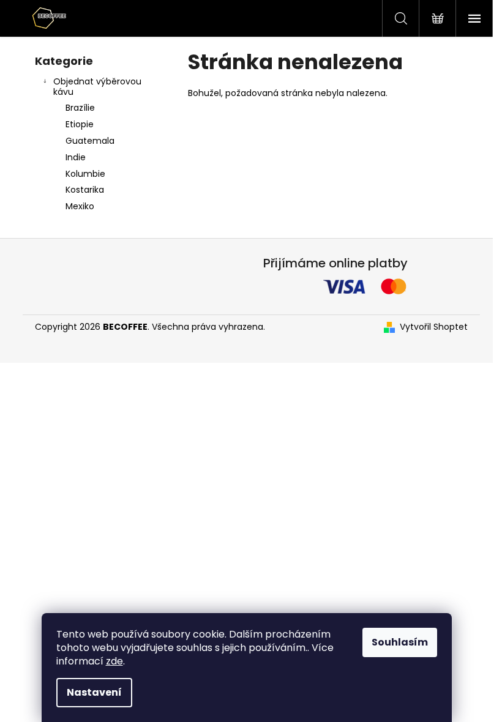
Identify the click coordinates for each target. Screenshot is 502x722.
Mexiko (80, 206)
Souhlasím (400, 642)
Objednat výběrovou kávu (97, 86)
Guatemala (90, 141)
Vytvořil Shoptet (434, 327)
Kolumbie (85, 174)
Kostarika (85, 190)
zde (114, 661)
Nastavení (94, 692)
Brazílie (80, 108)
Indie (76, 157)
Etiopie (80, 124)
